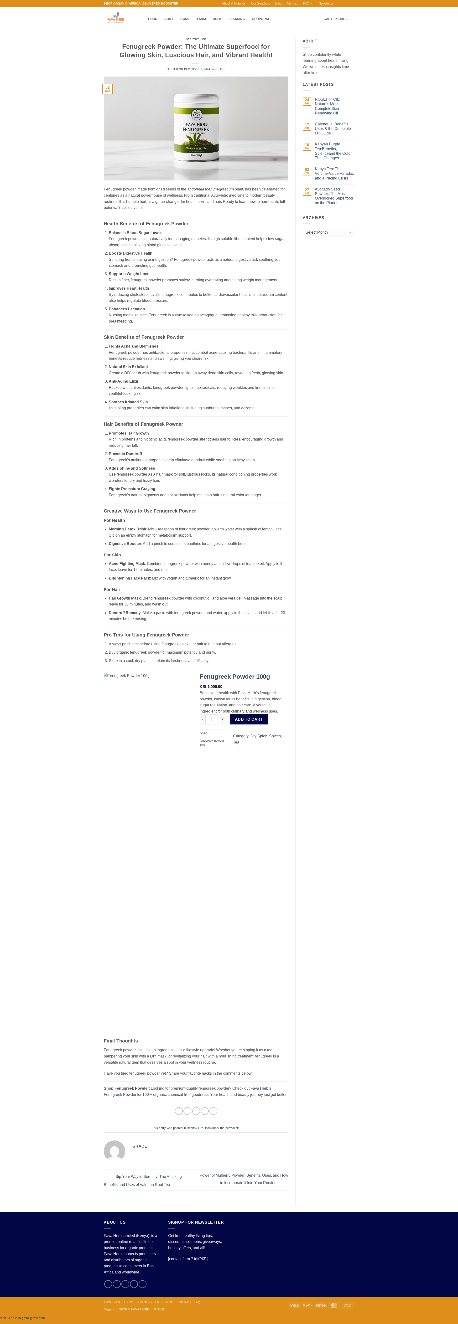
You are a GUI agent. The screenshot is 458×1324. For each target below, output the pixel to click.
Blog (278, 3)
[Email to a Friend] (196, 1111)
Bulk (217, 19)
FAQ (306, 3)
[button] (323, 3)
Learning (237, 19)
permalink (232, 1128)
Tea (236, 742)
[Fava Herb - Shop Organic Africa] (119, 19)
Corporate (262, 19)
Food (152, 19)
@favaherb (37, 1318)
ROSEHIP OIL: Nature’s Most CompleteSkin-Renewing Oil (327, 106)
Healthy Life (196, 39)
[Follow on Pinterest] (142, 1284)
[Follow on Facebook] (338, 3)
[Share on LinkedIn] (213, 1111)
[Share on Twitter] (187, 1111)
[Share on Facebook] (179, 1111)
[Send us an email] (351, 3)
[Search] (143, 19)
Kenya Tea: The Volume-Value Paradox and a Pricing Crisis (334, 173)
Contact (292, 3)
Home (185, 19)
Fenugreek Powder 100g (235, 676)
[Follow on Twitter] (347, 3)
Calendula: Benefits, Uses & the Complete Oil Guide (333, 128)
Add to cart (249, 719)
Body (168, 19)
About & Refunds (234, 3)
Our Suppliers (260, 3)
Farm (201, 19)
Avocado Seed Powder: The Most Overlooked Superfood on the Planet (334, 196)
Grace (220, 69)
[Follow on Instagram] (342, 3)
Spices (275, 736)
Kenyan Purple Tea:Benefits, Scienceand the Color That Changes (333, 151)
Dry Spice (258, 736)
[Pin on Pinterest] (205, 1111)
